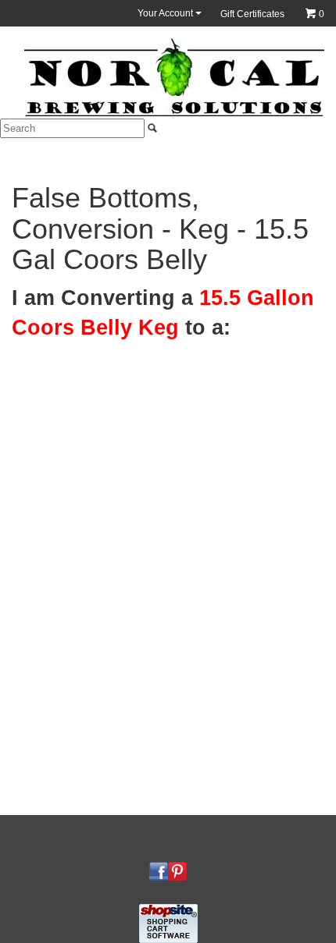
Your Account (166, 13)
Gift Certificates (252, 14)
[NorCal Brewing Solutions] (174, 77)
